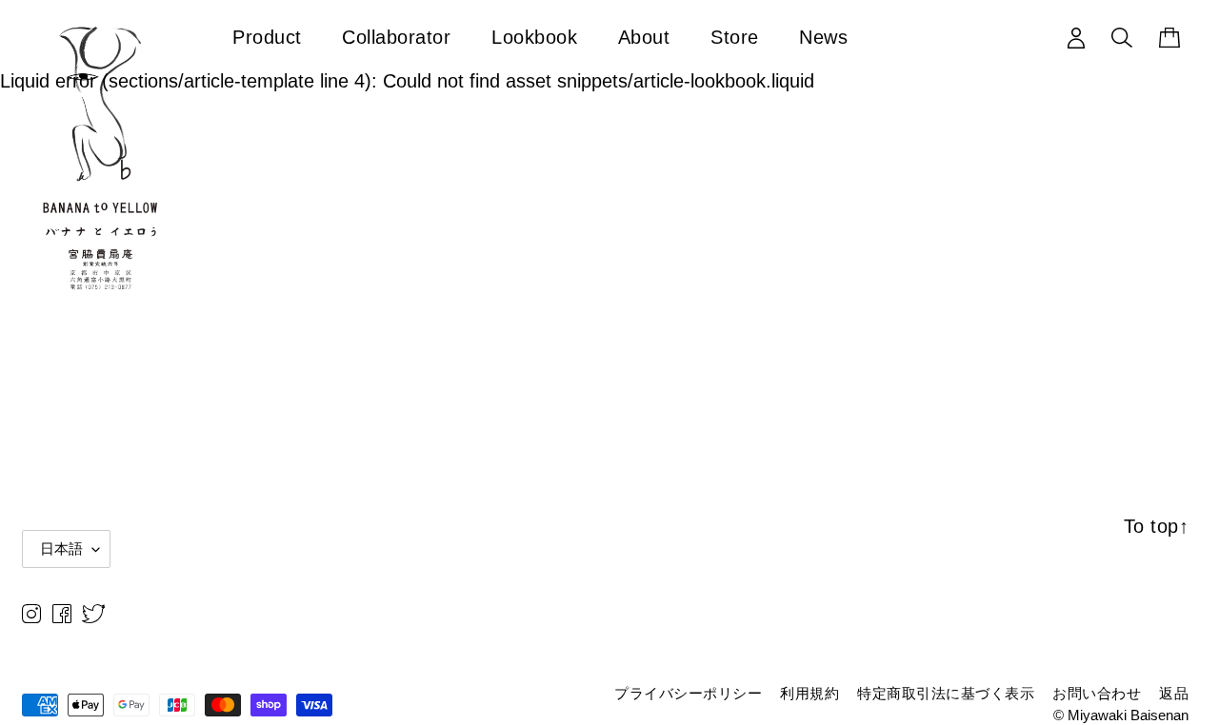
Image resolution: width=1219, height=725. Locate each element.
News (823, 37)
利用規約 (809, 693)
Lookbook (534, 37)
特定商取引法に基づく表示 (945, 693)
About (644, 37)
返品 (1174, 693)
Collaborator (396, 37)
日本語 (61, 548)
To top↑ (1156, 526)
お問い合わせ (1096, 693)
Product (267, 37)
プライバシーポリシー (688, 693)
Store (734, 37)
